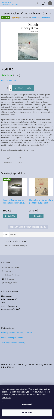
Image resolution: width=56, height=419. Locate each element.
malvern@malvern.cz (13, 267)
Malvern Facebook (12, 275)
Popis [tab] (6, 234)
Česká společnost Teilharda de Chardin (16, 333)
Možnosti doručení (8, 81)
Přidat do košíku (24, 88)
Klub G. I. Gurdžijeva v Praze (12, 338)
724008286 (9, 271)
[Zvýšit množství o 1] (10, 86)
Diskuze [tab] (13, 234)
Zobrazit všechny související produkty (28, 227)
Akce (3, 303)
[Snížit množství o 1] (10, 89)
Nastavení (27, 404)
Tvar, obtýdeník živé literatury (13, 343)
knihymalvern (10, 279)
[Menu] (50, 3)
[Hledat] (36, 3)
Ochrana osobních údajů (10, 309)
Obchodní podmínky (9, 306)
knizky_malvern (11, 283)
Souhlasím (27, 412)
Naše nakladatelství (9, 299)
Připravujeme (6, 296)
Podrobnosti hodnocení (41, 17)
